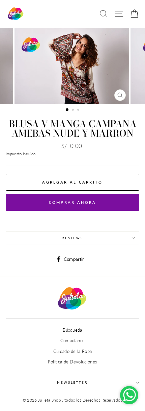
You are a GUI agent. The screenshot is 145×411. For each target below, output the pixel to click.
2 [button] (73, 110)
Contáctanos (72, 340)
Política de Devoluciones (72, 361)
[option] (72, 66)
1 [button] (67, 110)
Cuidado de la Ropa (72, 351)
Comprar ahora (72, 202)
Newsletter (72, 382)
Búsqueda (72, 330)
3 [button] (79, 110)
